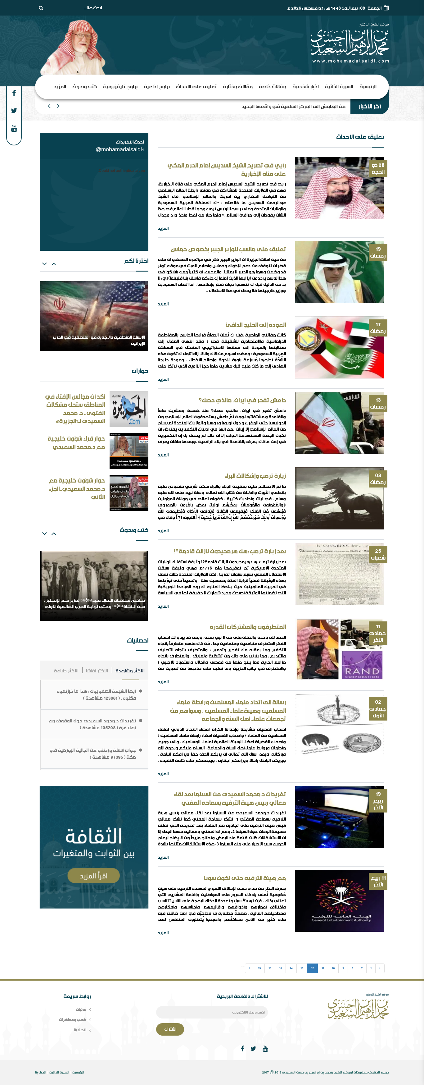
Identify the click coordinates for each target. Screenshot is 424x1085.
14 (291, 968)
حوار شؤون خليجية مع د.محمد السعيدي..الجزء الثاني (76, 489)
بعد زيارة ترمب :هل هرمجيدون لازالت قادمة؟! (230, 551)
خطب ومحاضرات (72, 1020)
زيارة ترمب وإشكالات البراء (255, 476)
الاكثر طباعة (66, 670)
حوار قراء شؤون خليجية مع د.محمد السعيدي (76, 443)
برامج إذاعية (157, 86)
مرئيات (81, 1009)
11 (323, 968)
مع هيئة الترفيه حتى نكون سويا (245, 878)
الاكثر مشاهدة (130, 670)
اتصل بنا (80, 1030)
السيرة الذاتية (339, 86)
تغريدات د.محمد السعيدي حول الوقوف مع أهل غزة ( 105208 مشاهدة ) (92, 724)
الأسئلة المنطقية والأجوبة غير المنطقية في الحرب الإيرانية (99, 340)
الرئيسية (368, 86)
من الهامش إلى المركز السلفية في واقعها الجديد (293, 106)
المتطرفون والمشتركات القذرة (248, 627)
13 (301, 968)
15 (280, 968)
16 (269, 968)
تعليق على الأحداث (196, 86)
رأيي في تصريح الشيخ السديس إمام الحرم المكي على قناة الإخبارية (226, 170)
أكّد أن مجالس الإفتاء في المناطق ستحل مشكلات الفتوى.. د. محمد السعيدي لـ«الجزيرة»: (75, 409)
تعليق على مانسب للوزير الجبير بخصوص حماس (228, 249)
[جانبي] (94, 848)
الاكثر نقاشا (97, 670)
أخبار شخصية (305, 86)
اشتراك (170, 1029)
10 (333, 968)
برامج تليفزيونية (120, 86)
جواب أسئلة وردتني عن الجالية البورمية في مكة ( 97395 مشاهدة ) (92, 754)
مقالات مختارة (238, 86)
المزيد (60, 86)
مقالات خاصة (272, 86)
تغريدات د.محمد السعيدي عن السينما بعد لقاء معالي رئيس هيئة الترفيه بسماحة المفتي (230, 798)
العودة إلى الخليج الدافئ (255, 325)
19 (259, 968)
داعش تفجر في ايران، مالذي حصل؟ (242, 400)
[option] (94, 316)
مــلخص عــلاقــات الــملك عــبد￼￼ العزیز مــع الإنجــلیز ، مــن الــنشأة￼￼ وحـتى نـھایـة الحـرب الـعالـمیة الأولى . (94, 606)
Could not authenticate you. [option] (121, 171)
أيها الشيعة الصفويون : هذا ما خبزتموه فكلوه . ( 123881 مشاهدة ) (96, 695)
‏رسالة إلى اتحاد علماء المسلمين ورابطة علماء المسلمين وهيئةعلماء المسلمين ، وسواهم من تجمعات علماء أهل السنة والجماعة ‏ (228, 710)
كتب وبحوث (84, 86)
